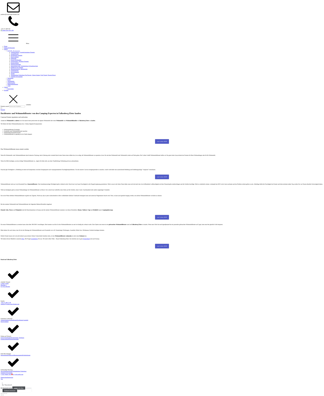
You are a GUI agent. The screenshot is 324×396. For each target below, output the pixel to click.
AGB (8, 86)
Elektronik (13, 58)
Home (5, 46)
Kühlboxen (11, 355)
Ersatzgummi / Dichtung (17, 337)
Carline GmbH (5, 283)
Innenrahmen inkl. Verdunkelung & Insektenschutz (24, 66)
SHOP (6, 49)
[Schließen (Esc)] (6, 393)
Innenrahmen (4, 355)
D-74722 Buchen (5, 286)
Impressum (10, 377)
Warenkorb (10, 78)
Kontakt (6, 90)
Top (2, 379)
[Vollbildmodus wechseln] (3, 393)
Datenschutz (4, 377)
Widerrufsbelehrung (12, 84)
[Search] (1, 108)
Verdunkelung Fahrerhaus (19, 371)
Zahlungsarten (11, 82)
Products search (5, 106)
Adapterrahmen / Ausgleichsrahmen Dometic (23, 52)
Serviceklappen (15, 72)
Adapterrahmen (5, 320)
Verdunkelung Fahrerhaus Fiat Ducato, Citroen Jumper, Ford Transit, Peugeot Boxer (33, 75)
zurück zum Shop (18, 388)
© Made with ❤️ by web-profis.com (12, 374)
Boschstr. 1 (4, 285)
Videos (6, 87)
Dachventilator (15, 57)
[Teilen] (4, 393)
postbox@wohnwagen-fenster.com (10, 304)
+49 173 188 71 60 (6, 302)
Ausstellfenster (15, 54)
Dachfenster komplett (16, 55)
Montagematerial (18, 355)
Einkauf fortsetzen (9, 390)
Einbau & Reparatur (9, 48)
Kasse (9, 79)
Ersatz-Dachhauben (16, 60)
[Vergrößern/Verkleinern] (1, 393)
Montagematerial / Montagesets (19, 69)
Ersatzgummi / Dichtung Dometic (20, 61)
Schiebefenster (15, 70)
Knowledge (10, 89)
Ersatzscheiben (15, 63)
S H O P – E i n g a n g (13, 51)
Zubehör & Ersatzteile (17, 76)
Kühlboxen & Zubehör (17, 67)
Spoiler (13, 73)
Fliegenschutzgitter (16, 64)
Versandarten (10, 81)
